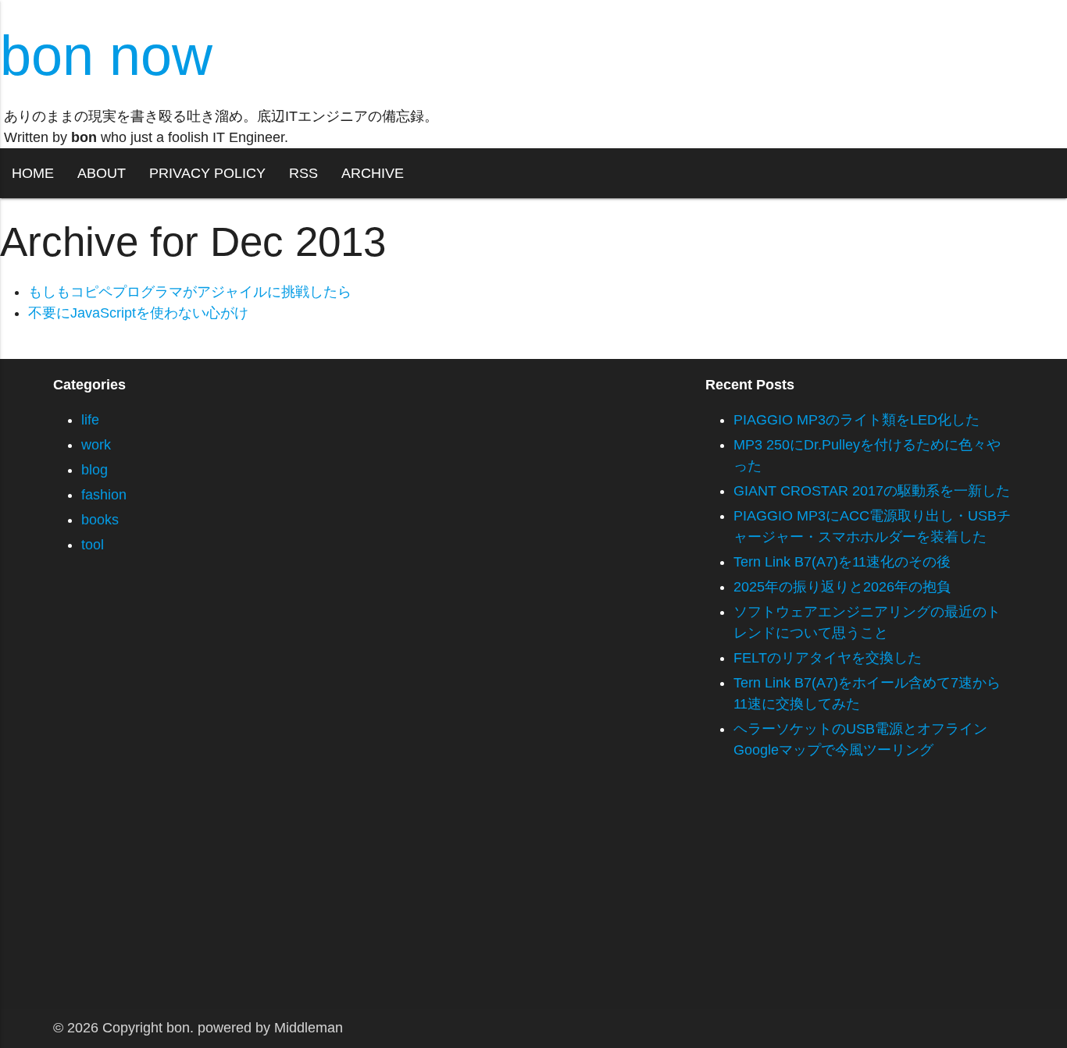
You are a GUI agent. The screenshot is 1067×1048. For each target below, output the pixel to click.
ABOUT (101, 173)
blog (94, 470)
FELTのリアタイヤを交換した (827, 658)
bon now (106, 55)
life (90, 420)
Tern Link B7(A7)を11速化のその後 (842, 562)
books (100, 520)
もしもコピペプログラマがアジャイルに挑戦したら (190, 292)
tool (92, 544)
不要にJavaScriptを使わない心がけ (138, 313)
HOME (33, 173)
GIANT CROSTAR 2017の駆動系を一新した (871, 491)
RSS (303, 173)
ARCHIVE (372, 173)
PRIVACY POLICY (207, 173)
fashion (104, 495)
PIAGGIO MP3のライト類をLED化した (856, 420)
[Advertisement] (468, 899)
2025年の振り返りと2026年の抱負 (842, 587)
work (96, 445)
